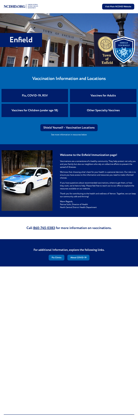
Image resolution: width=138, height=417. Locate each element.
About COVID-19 (78, 257)
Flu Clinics (56, 257)
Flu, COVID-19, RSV (35, 95)
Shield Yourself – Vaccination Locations (69, 128)
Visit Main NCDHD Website (118, 6)
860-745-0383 (44, 228)
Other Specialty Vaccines (103, 110)
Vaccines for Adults (103, 95)
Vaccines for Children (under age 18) (35, 110)
